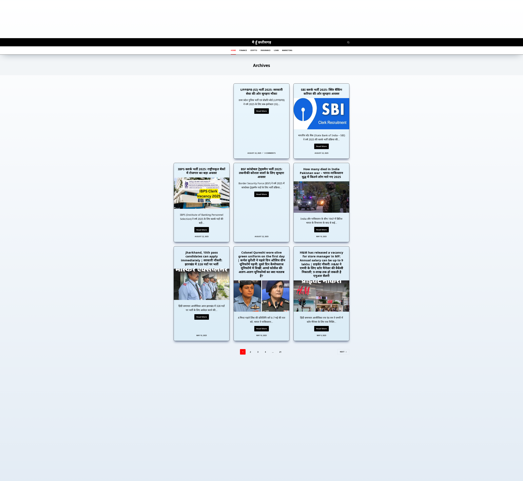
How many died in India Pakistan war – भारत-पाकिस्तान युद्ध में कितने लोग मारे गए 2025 (321, 173)
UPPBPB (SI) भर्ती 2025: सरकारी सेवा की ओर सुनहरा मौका (261, 91)
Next (342, 352)
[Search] (348, 42)
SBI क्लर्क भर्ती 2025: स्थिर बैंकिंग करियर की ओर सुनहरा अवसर (321, 91)
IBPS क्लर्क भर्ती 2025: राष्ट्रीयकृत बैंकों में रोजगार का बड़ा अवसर (201, 171)
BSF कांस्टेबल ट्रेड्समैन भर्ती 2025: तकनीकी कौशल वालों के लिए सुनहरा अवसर (261, 173)
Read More (262, 112)
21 (280, 352)
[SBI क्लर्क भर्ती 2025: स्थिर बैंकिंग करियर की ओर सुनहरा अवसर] (321, 113)
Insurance (265, 50)
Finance (243, 50)
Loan (276, 50)
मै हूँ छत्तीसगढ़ (261, 42)
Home (233, 50)
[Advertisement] (261, 19)
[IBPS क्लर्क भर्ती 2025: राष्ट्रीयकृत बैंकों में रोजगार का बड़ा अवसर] (201, 193)
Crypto (253, 50)
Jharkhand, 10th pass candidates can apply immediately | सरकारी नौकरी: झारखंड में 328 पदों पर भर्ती (201, 258)
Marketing (287, 50)
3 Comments (270, 153)
